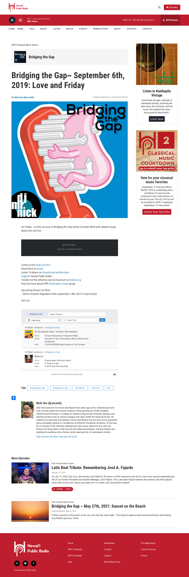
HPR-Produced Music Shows (24, 44)
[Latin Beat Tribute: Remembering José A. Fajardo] (30, 472)
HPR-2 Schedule (75, 556)
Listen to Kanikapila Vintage (157, 93)
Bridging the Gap (42, 57)
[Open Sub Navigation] (25, 29)
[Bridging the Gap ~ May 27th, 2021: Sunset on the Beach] (30, 511)
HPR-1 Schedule (75, 549)
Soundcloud (49, 272)
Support (25, 276)
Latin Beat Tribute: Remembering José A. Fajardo (92, 467)
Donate (173, 7)
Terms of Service (148, 549)
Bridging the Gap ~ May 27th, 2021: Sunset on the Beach (99, 506)
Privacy (144, 556)
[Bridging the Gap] (20, 57)
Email (40, 268)
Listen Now (156, 119)
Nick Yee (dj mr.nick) (24, 97)
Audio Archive (43, 264)
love (108, 388)
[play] (12, 20)
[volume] (20, 20)
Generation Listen (58, 283)
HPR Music (80, 388)
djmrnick (95, 388)
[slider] (24, 20)
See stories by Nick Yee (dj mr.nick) (56, 436)
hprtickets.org (73, 279)
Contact (107, 549)
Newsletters (109, 543)
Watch (69, 29)
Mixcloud (64, 272)
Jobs (70, 562)
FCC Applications (148, 543)
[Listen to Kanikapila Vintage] (156, 64)
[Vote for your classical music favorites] (156, 151)
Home (12, 29)
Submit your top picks (157, 211)
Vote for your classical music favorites (157, 180)
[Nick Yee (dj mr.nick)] (27, 409)
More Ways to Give (112, 562)
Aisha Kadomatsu (58, 511)
